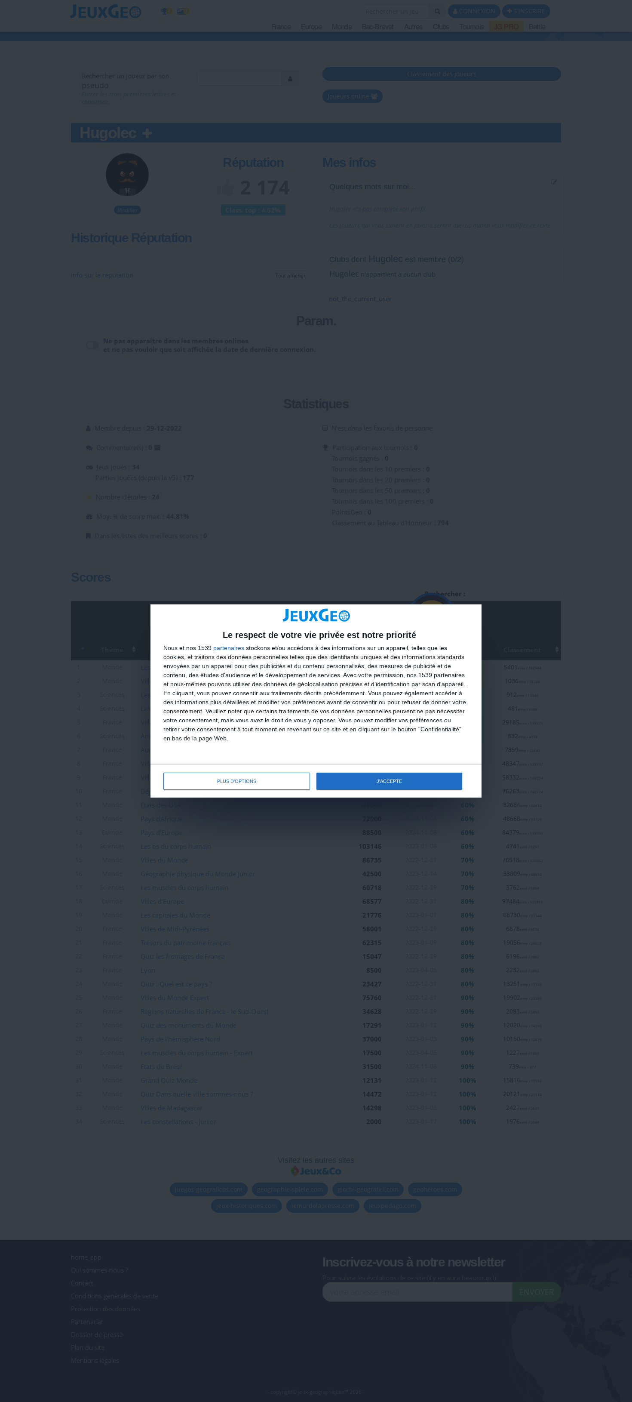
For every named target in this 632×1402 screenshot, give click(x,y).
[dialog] (316, 701)
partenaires (228, 648)
